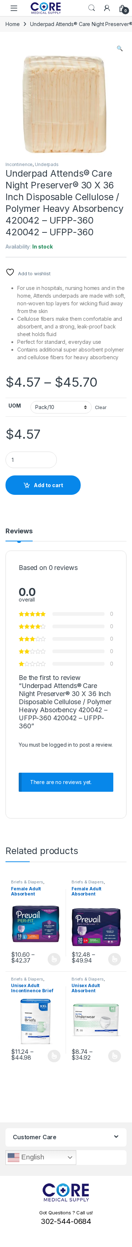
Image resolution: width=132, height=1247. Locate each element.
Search (92, 8)
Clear (100, 407)
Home (12, 24)
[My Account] (107, 8)
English (31, 1157)
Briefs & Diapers (27, 881)
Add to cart (48, 485)
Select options (51, 959)
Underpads (47, 164)
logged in (60, 745)
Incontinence (19, 164)
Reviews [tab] (19, 531)
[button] (120, 48)
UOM (14, 405)
